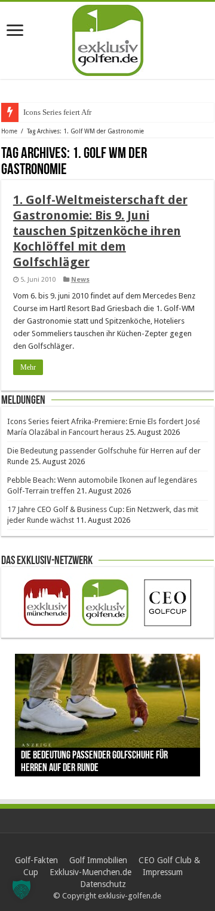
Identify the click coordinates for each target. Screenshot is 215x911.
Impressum (163, 872)
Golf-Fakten (36, 860)
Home (9, 131)
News (80, 280)
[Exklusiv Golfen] (107, 38)
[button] (21, 889)
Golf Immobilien (98, 860)
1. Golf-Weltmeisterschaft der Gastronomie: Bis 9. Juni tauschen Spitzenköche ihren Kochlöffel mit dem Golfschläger (100, 231)
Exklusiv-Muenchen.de (90, 872)
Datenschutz (103, 884)
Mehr (28, 367)
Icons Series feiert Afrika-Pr (66, 112)
